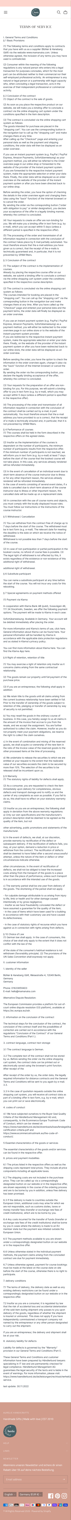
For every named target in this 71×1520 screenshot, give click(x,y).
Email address (13, 1475)
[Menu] (5, 12)
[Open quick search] (58, 12)
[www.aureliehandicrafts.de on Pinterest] (57, 1498)
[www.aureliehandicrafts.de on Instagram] (64, 1498)
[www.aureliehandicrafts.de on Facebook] (50, 1498)
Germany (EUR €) (29, 1494)
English (9, 1494)
